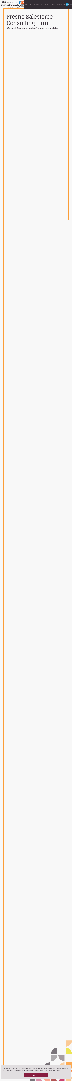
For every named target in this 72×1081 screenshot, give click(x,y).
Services (36, 4)
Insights (59, 4)
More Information (54, 1070)
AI (41, 4)
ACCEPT (36, 1075)
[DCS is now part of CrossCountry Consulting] (12, 4)
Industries (28, 4)
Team (46, 4)
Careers (52, 4)
